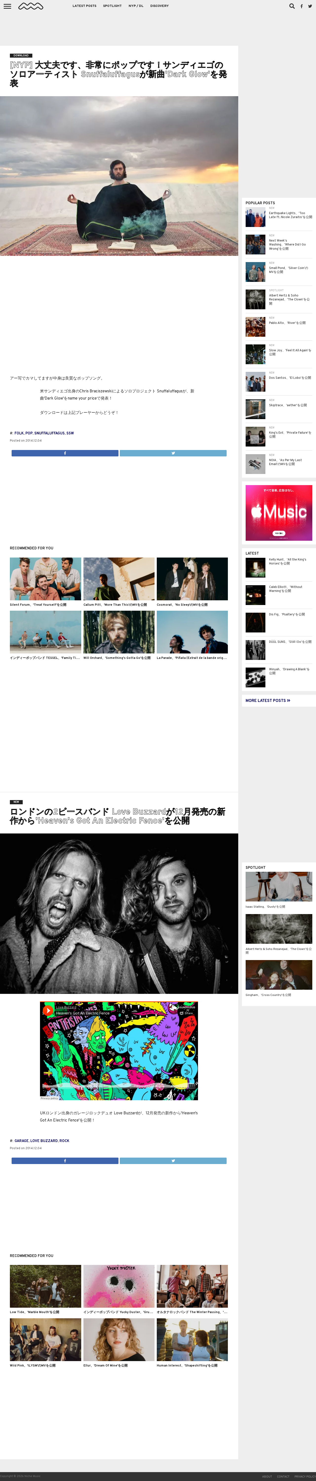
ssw (70, 433)
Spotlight (112, 6)
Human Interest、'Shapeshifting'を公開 (187, 1366)
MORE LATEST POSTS (266, 700)
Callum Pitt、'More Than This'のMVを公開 (115, 605)
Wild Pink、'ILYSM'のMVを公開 (33, 1366)
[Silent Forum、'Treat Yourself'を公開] (45, 599)
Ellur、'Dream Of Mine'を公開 (105, 1366)
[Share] (65, 451)
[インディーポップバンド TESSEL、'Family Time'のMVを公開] (45, 652)
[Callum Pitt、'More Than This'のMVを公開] (119, 599)
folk (19, 433)
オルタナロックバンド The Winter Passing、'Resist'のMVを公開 (204, 1312)
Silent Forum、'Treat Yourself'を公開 (38, 605)
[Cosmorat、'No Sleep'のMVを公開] (192, 599)
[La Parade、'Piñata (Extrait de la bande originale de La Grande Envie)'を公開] (192, 652)
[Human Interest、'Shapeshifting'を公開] (192, 1360)
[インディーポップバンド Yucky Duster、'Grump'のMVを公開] (119, 1306)
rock (64, 1141)
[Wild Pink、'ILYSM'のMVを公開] (45, 1360)
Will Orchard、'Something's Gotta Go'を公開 (117, 658)
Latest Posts (84, 6)
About (267, 1477)
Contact (283, 1477)
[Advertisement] (158, 27)
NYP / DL (136, 6)
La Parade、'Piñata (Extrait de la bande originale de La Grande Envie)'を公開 (215, 658)
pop (29, 433)
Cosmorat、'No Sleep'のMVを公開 (182, 605)
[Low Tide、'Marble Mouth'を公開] (45, 1306)
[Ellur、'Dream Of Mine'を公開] (119, 1360)
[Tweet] (173, 451)
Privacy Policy (305, 1477)
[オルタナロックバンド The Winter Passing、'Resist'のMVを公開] (192, 1306)
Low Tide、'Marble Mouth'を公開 (34, 1312)
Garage (22, 1141)
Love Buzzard (44, 1141)
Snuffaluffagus (49, 433)
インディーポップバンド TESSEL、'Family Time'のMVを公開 (54, 658)
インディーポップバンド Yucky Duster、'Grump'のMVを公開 (127, 1312)
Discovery (159, 6)
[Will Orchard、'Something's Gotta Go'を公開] (119, 652)
